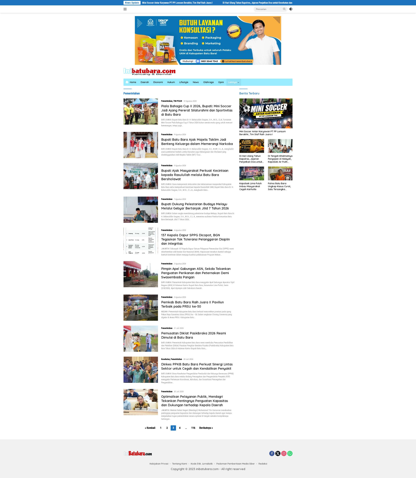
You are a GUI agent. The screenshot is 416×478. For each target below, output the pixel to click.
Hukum (171, 82)
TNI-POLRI (177, 101)
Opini (221, 82)
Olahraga (208, 82)
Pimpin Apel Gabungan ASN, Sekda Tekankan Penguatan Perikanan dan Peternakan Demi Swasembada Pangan (196, 273)
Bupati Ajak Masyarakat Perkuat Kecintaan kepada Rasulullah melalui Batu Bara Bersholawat (194, 174)
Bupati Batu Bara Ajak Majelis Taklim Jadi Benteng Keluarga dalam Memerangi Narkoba (197, 141)
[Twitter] (277, 453)
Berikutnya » (206, 427)
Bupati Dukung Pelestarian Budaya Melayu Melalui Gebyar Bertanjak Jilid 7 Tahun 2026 (195, 206)
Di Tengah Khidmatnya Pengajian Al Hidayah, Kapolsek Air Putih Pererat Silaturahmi (280, 159)
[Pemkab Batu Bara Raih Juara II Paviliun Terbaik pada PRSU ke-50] (141, 308)
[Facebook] (271, 453)
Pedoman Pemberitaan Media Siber (235, 463)
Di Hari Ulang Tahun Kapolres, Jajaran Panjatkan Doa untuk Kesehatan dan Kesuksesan (243, 2)
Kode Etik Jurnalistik (202, 463)
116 (193, 427)
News (196, 82)
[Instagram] (283, 453)
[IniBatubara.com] (152, 71)
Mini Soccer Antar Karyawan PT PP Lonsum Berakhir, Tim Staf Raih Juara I (157, 2)
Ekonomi (158, 82)
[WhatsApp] (289, 453)
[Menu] (126, 9)
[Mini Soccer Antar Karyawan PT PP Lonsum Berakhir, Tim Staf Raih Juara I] (265, 113)
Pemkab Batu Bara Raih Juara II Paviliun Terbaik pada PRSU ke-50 (192, 304)
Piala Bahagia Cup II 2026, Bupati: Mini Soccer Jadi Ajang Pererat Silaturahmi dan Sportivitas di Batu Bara (197, 110)
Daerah (145, 82)
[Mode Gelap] (290, 9)
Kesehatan (165, 359)
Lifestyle (183, 82)
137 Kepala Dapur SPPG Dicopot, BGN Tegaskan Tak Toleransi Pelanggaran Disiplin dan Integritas (195, 239)
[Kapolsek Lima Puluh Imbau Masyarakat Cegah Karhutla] (251, 173)
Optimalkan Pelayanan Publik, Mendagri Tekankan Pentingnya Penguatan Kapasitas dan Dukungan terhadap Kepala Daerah (194, 400)
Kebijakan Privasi (159, 463)
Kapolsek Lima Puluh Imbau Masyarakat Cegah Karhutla (250, 186)
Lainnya (232, 82)
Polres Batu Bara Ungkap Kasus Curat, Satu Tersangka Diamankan (279, 186)
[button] (284, 9)
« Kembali (150, 427)
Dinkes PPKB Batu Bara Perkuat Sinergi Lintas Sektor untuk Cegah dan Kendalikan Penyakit (197, 366)
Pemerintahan (166, 101)
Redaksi (263, 463)
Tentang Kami (179, 463)
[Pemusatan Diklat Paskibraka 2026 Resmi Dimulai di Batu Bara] (141, 339)
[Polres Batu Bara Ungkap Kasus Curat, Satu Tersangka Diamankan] (280, 173)
